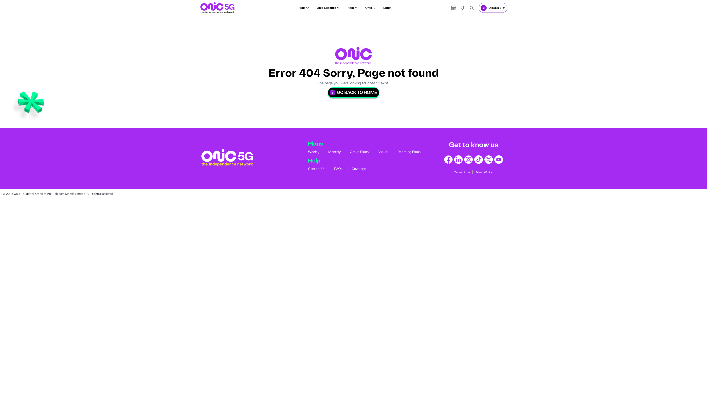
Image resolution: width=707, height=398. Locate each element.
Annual (382, 152)
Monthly (334, 152)
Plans (301, 8)
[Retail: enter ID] (454, 8)
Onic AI (370, 8)
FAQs (338, 169)
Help (350, 8)
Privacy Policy (484, 172)
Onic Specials (326, 8)
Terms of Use (462, 172)
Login (387, 8)
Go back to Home (357, 92)
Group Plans (359, 152)
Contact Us (316, 169)
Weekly (313, 152)
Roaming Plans (409, 152)
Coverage (359, 169)
